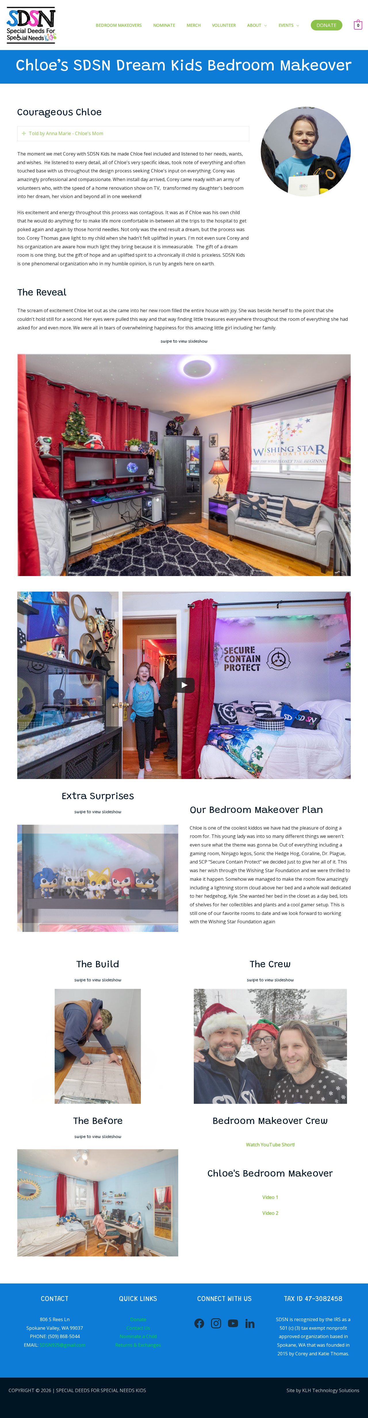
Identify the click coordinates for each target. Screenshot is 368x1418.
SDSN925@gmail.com (62, 1345)
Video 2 (270, 1213)
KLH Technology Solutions (330, 1390)
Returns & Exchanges (138, 1345)
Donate (138, 1319)
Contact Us (138, 1328)
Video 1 (270, 1197)
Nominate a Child (138, 1336)
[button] (264, 25)
